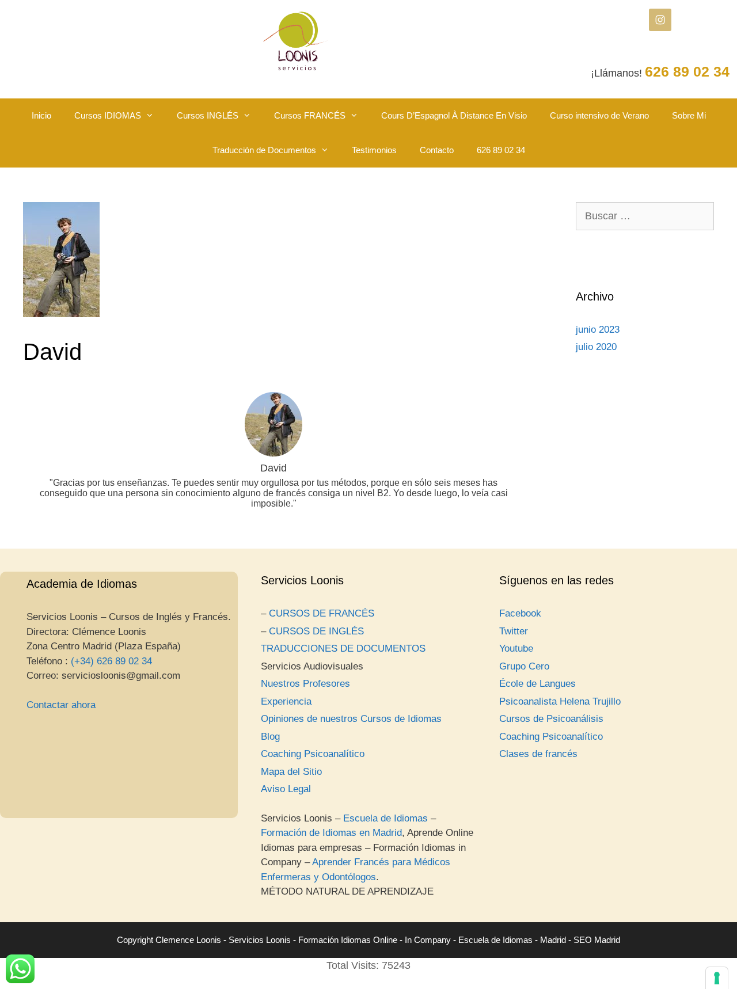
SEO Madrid (596, 940)
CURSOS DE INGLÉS (316, 631)
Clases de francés (538, 753)
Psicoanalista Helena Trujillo (560, 701)
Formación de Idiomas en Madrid (331, 832)
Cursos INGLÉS (207, 115)
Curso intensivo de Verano (599, 115)
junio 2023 (598, 329)
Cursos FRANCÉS (309, 115)
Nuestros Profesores (305, 683)
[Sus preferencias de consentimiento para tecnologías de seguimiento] (717, 978)
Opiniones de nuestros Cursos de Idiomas (351, 718)
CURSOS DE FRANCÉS (321, 613)
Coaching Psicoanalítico (312, 753)
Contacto (437, 150)
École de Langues (537, 683)
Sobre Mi (689, 115)
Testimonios (374, 150)
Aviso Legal (286, 788)
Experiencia (286, 701)
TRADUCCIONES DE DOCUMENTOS (343, 648)
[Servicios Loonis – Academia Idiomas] (295, 41)
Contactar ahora (61, 704)
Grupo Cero (524, 666)
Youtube (516, 648)
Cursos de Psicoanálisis (551, 718)
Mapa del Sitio (291, 771)
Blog (270, 736)
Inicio (41, 115)
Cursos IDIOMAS (107, 115)
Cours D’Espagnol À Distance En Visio (454, 115)
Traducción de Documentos (264, 150)
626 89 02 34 (501, 150)
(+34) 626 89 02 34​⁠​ (111, 661)
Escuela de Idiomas (385, 818)
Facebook (520, 613)
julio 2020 (596, 346)
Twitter (513, 631)
